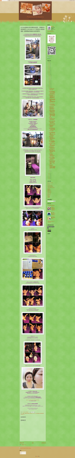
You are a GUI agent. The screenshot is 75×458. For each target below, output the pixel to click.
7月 (49, 82)
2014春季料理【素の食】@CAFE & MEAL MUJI (51, 89)
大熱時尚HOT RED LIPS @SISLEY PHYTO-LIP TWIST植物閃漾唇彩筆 (52, 107)
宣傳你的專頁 (48, 58)
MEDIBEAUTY (22, 414)
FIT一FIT (34, 413)
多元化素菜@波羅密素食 (51, 205)
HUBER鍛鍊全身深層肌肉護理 (40, 413)
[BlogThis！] (32, 412)
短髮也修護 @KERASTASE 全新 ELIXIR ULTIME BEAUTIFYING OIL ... (52, 118)
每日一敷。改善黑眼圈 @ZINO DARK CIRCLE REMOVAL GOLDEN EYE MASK (52, 122)
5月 (49, 84)
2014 (49, 74)
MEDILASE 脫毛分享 (50, 186)
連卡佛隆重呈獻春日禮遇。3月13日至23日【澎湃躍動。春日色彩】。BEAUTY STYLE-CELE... (52, 129)
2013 (49, 173)
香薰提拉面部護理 (27, 413)
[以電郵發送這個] (31, 412)
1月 (49, 171)
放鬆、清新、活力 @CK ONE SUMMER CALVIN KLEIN (53, 213)
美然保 (24, 413)
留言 (21, 453)
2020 (49, 66)
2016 (49, 71)
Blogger (37, 456)
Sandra (53, 26)
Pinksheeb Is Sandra (49, 56)
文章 (21, 452)
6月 (49, 83)
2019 (49, 67)
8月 (49, 80)
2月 (49, 170)
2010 (49, 177)
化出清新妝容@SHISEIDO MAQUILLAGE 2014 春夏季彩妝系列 (52, 154)
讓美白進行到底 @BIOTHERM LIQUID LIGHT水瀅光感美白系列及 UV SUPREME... (52, 138)
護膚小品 (31, 413)
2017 (49, 70)
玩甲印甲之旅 (49, 192)
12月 (50, 75)
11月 (50, 76)
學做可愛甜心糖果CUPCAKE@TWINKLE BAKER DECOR (52, 148)
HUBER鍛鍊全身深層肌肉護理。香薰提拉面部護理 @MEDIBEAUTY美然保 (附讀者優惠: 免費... (52, 101)
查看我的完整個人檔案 (50, 31)
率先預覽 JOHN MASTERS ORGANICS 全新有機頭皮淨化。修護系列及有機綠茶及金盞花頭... (52, 167)
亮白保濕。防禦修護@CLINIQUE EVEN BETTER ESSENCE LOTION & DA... (52, 158)
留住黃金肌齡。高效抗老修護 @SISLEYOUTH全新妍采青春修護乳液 (52, 144)
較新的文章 (22, 442)
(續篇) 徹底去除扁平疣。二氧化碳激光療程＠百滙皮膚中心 (52, 141)
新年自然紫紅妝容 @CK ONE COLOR (53, 218)
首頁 (33, 442)
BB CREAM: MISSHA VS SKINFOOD (51, 222)
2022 (49, 63)
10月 (50, 78)
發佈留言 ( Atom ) (24, 444)
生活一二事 (49, 193)
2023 (49, 62)
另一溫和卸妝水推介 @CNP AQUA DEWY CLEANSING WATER (52, 105)
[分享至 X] (33, 412)
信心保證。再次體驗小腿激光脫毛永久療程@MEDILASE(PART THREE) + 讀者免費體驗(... (52, 115)
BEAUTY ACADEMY (50, 182)
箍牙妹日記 (49, 194)
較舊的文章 (44, 442)
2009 (49, 178)
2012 (49, 174)
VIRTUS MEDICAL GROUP (51, 187)
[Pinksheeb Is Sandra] (47, 57)
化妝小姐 (48, 188)
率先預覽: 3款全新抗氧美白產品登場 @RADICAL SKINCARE (52, 125)
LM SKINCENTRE (49, 185)
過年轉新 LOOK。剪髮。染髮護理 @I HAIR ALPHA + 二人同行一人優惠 (51, 209)
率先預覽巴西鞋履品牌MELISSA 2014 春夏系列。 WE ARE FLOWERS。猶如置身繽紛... (52, 162)
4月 (49, 86)
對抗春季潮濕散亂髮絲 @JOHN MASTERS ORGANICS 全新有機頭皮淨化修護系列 (52, 92)
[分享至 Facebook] (34, 412)
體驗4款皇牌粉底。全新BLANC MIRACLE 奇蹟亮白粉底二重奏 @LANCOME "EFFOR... (52, 151)
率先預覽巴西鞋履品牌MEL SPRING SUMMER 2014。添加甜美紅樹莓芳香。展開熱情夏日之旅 (52, 96)
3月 (49, 87)
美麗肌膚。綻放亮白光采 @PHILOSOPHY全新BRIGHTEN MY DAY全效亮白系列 (52, 111)
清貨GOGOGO (49, 191)
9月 (49, 79)
